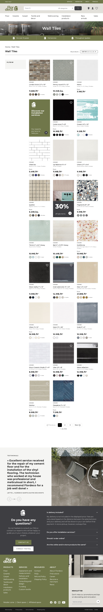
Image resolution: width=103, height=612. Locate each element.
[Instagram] (59, 604)
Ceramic (16, 16)
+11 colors (66, 134)
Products (8, 569)
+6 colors (66, 257)
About (87, 1)
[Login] (92, 8)
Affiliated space (35, 604)
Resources (39, 569)
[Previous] (9, 501)
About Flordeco (56, 573)
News (52, 586)
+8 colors (90, 134)
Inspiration (78, 1)
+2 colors (66, 94)
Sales (96, 16)
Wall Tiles (15, 47)
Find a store (54, 575)
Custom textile (25, 591)
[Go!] (78, 8)
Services (69, 1)
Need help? (8, 1)
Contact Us (23, 544)
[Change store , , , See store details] (88, 8)
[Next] (19, 501)
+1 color (90, 175)
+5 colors (90, 297)
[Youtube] (63, 604)
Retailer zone (8, 604)
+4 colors (42, 94)
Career (52, 578)
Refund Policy (40, 578)
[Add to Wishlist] (47, 63)
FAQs (36, 575)
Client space (21, 604)
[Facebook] (51, 604)
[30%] (63, 198)
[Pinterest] (55, 604)
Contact (37, 573)
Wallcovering (53, 16)
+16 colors (42, 215)
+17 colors (66, 175)
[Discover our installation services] (39, 118)
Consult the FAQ (23, 550)
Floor (7, 16)
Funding (22, 588)
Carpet (25, 16)
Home (7, 47)
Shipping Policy (40, 581)
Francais (95, 1)
